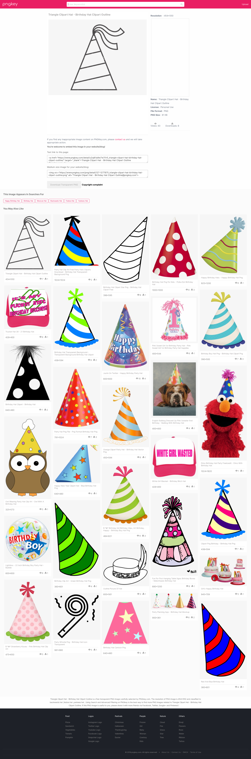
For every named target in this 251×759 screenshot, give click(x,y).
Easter (117, 737)
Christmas (119, 722)
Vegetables (70, 730)
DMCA (185, 752)
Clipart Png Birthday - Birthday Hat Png (218, 543)
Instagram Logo (95, 722)
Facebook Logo (95, 733)
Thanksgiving (121, 730)
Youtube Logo (94, 730)
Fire (161, 726)
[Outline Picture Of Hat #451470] (125, 564)
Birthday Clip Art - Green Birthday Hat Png (72, 581)
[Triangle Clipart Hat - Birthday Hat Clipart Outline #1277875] (27, 242)
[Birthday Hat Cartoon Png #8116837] (125, 623)
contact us (120, 139)
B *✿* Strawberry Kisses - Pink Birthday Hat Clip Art (26, 647)
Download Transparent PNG (64, 184)
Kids (141, 741)
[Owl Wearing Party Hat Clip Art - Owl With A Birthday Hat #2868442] (27, 457)
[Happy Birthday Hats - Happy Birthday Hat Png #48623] (223, 244)
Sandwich (69, 726)
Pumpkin (69, 737)
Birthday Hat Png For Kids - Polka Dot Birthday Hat (172, 283)
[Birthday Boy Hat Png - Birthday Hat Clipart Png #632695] (223, 320)
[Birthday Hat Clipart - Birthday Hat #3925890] (27, 373)
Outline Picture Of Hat (112, 589)
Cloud (162, 722)
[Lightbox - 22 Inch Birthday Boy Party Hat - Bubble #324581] (27, 539)
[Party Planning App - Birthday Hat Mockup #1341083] (174, 601)
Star (161, 733)
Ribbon (182, 737)
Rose (181, 730)
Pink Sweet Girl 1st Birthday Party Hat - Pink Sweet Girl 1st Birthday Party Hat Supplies (171, 347)
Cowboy (143, 737)
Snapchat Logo (94, 737)
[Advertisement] (94, 114)
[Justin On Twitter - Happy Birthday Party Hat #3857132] (125, 336)
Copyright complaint (92, 184)
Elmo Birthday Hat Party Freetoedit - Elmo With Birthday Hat (222, 464)
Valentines (119, 733)
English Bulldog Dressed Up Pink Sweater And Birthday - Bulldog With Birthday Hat (172, 421)
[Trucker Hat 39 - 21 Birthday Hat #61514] (27, 307)
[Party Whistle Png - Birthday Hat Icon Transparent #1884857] (76, 616)
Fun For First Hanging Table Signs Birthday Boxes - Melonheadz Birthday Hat (173, 579)
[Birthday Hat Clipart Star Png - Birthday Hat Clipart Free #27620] (125, 249)
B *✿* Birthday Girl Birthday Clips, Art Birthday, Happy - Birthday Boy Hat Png (123, 529)
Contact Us (176, 752)
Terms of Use (195, 752)
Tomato (68, 733)
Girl (141, 726)
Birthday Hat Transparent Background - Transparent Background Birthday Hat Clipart (74, 353)
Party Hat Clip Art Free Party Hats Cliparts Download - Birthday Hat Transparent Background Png (72, 271)
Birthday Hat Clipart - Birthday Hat (20, 404)
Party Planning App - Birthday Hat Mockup (170, 612)
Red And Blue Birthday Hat (212, 682)
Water (181, 733)
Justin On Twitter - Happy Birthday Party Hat (122, 373)
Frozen (143, 722)
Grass (162, 730)
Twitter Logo (93, 726)
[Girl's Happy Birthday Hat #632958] (223, 571)
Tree (162, 737)
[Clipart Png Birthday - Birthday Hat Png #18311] (223, 509)
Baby (142, 730)
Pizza (67, 722)
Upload (245, 4)
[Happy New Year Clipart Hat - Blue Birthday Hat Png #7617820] (76, 463)
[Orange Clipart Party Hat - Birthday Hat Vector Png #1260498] (125, 416)
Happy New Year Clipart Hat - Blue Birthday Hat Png (75, 487)
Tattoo (181, 741)
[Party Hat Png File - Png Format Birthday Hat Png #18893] (76, 398)
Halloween (119, 726)
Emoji (181, 722)
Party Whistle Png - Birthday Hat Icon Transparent (70, 643)
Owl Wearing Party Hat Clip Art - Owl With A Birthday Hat (24, 502)
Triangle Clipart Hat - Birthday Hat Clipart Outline (26, 273)
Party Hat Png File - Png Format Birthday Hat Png (75, 432)
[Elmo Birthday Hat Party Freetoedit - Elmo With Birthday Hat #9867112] (223, 413)
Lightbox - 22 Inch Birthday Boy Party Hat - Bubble (24, 566)
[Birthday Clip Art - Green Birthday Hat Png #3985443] (76, 539)
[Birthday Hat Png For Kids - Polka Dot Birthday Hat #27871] (174, 247)
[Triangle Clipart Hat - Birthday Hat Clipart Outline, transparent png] (97, 57)
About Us (165, 752)
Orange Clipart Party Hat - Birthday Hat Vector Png (123, 450)
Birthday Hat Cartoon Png (114, 647)
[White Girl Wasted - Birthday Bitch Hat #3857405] (174, 457)
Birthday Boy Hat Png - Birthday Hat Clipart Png (222, 353)
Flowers (182, 726)
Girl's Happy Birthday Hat (212, 589)
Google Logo (93, 741)
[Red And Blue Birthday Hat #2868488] (223, 640)
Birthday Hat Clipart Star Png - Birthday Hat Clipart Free (122, 288)
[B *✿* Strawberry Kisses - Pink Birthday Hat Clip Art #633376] (27, 612)
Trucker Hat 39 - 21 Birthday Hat (19, 332)
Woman (143, 733)
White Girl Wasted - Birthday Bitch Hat (169, 481)
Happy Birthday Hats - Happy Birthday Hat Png (222, 277)
